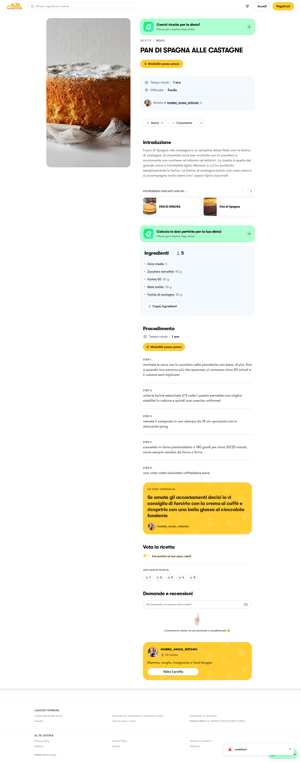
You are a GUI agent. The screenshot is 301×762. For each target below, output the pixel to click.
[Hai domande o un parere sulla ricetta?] (194, 604)
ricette (145, 40)
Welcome (195, 746)
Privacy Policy (42, 741)
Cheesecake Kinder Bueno (48, 715)
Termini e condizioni (200, 741)
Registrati (283, 6)
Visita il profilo (173, 671)
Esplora (116, 746)
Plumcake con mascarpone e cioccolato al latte (137, 715)
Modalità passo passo (163, 64)
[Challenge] (247, 6)
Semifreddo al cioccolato (203, 715)
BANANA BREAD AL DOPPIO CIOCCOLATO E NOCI (217, 721)
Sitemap (38, 746)
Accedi (262, 6)
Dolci (160, 40)
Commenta (184, 123)
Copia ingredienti (164, 306)
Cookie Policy (119, 741)
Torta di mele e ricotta (124, 721)
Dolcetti (38, 721)
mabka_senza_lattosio (183, 102)
